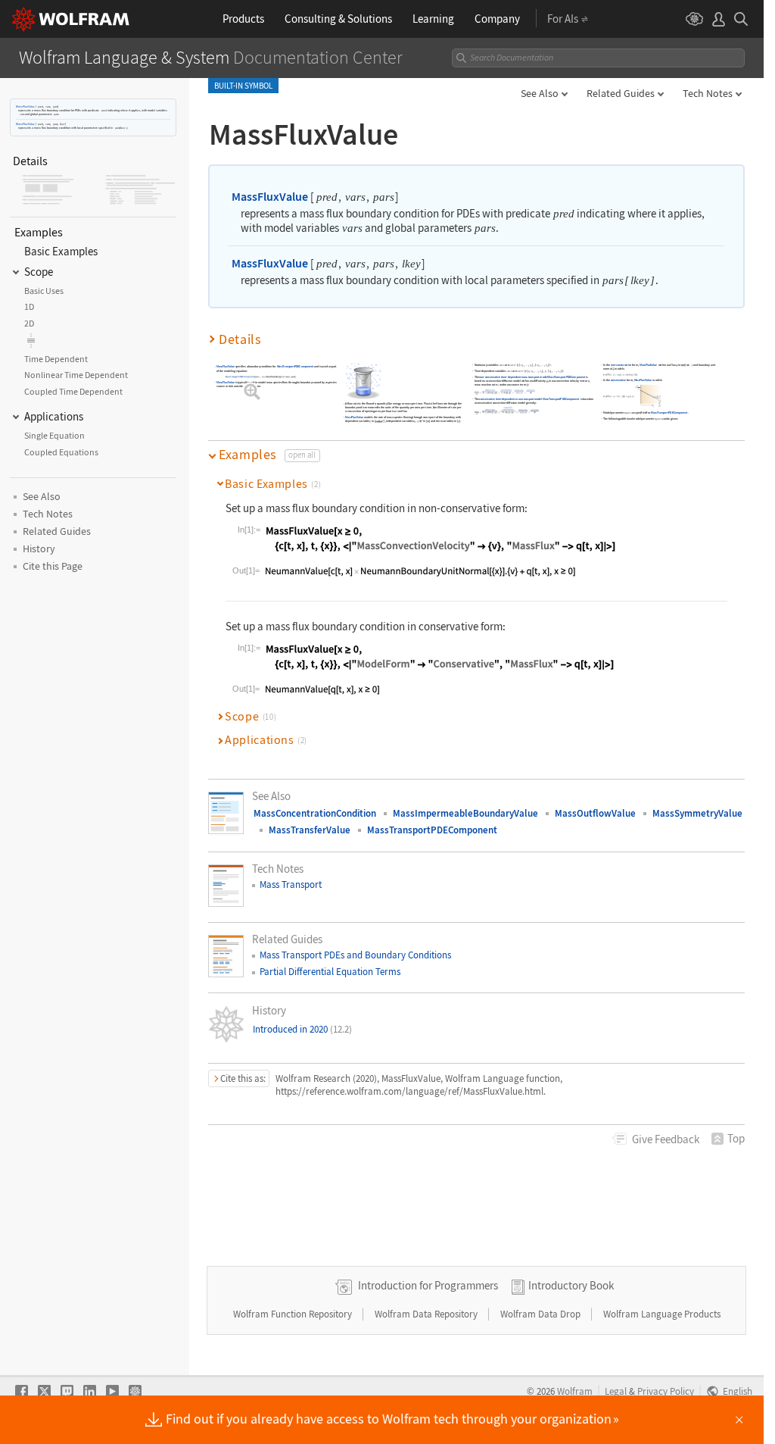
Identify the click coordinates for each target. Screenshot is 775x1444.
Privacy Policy (665, 1391)
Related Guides (621, 93)
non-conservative (621, 365)
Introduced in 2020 (302, 1029)
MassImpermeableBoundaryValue (465, 813)
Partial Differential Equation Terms (330, 971)
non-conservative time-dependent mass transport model (514, 377)
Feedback (665, 1139)
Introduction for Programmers (428, 1285)
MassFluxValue (25, 106)
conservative (619, 380)
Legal (616, 1391)
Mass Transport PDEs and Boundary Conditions (355, 955)
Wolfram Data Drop (541, 1314)
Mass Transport (291, 884)
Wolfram (575, 1391)
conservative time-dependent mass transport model (511, 399)
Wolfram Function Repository (293, 1314)
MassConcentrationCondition (315, 813)
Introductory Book (571, 1285)
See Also (540, 93)
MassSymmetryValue (697, 813)
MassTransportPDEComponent (295, 366)
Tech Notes (708, 93)
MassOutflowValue (595, 813)
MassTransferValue (309, 830)
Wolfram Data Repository (427, 1314)
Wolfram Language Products (662, 1314)
